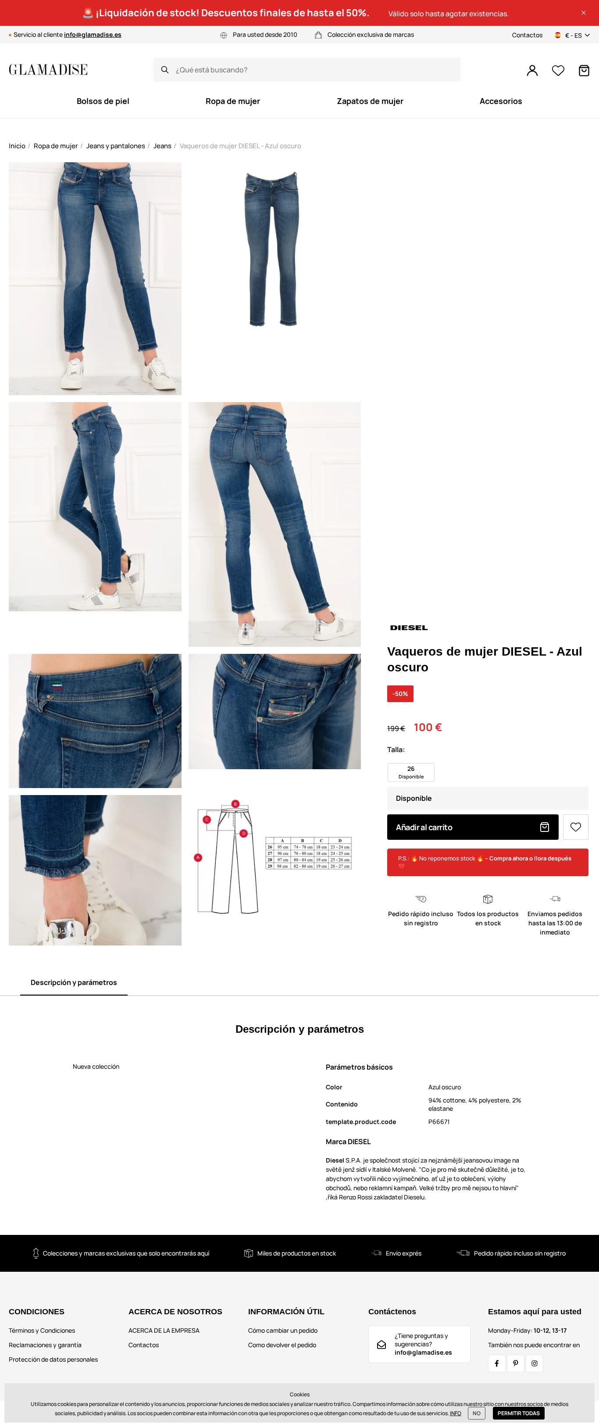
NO (477, 1413)
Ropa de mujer (56, 145)
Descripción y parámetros (74, 982)
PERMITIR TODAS (519, 1413)
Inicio (17, 145)
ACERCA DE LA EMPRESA (164, 1330)
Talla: (396, 749)
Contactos (527, 35)
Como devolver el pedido (282, 1345)
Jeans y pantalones (115, 145)
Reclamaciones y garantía (45, 1345)
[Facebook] (497, 1363)
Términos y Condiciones (42, 1330)
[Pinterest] (515, 1363)
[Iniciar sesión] (532, 70)
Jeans (162, 145)
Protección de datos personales (53, 1359)
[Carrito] (584, 70)
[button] (583, 12)
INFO (455, 1413)
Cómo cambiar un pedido (282, 1330)
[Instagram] (534, 1363)
